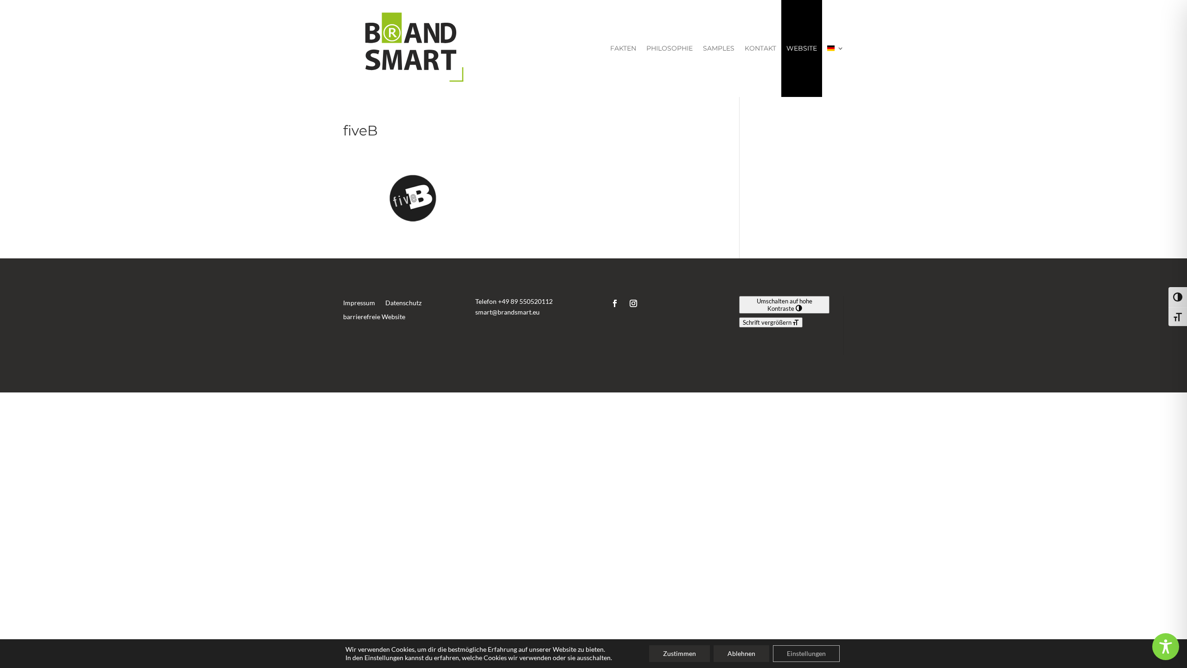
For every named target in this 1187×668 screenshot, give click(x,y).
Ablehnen (741, 653)
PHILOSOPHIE (669, 48)
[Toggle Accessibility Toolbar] (1165, 646)
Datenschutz (403, 303)
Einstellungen (806, 653)
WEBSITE (801, 48)
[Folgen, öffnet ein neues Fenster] (614, 303)
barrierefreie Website (374, 317)
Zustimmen (679, 653)
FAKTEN (623, 48)
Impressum (359, 303)
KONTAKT (760, 48)
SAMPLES (718, 48)
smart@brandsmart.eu (507, 312)
